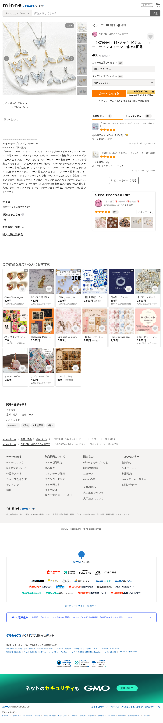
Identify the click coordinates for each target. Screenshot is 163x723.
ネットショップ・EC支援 (31, 715)
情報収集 (101, 715)
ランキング (12, 484)
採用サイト (92, 605)
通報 (123, 25)
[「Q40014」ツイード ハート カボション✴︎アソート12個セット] (123, 128)
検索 (155, 13)
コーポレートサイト (75, 605)
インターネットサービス (10, 715)
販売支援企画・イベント (59, 495)
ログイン (146, 5)
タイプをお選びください (104, 76)
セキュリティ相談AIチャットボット (106, 648)
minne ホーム (9, 439)
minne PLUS (52, 484)
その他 (146, 715)
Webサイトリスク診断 (82, 649)
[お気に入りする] (150, 36)
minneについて (15, 462)
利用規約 (127, 473)
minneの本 (89, 479)
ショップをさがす (16, 479)
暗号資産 (121, 715)
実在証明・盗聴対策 (13, 652)
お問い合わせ (129, 484)
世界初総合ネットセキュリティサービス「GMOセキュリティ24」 (29, 649)
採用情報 (110, 514)
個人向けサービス (134, 715)
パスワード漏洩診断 (64, 649)
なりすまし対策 (110, 652)
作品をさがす (14, 473)
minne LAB (51, 489)
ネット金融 (111, 715)
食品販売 (50, 468)
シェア (100, 25)
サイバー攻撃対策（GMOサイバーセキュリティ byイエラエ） (46, 652)
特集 (8, 490)
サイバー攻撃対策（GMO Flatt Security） (86, 652)
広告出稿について (93, 493)
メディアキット (122, 514)
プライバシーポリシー (85, 514)
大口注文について (93, 498)
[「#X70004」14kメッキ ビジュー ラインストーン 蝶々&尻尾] (123, 157)
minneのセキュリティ (134, 479)
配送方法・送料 (11, 227)
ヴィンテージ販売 (55, 473)
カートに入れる (109, 93)
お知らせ (127, 462)
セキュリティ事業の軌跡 (128, 652)
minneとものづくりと (95, 462)
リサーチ (91, 715)
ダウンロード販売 (55, 479)
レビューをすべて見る (124, 180)
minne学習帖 (90, 468)
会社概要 (100, 514)
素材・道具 (12, 414)
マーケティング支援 (78, 715)
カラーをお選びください (104, 62)
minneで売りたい (54, 462)
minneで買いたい (16, 468)
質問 (112, 25)
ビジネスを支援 (49, 715)
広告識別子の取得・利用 (63, 514)
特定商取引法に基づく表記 (17, 514)
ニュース (88, 473)
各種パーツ (27, 414)
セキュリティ (62, 715)
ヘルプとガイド (130, 468)
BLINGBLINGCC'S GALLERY (113, 34)
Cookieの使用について (41, 514)
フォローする (144, 211)
